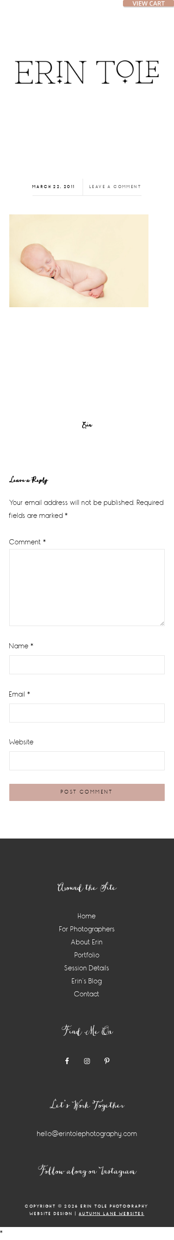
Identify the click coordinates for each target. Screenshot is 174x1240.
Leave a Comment (116, 186)
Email (20, 694)
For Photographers (87, 929)
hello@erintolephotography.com (87, 1134)
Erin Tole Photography (87, 62)
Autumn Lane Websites (111, 1213)
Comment (27, 542)
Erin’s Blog (87, 981)
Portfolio (87, 955)
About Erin (87, 942)
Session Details (87, 968)
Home (87, 916)
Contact (87, 994)
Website (21, 742)
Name (21, 646)
